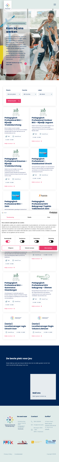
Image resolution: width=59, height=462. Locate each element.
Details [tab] (29, 217)
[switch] (22, 241)
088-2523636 (37, 421)
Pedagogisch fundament (21, 427)
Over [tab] (48, 217)
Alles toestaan (48, 248)
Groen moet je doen (22, 424)
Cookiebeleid (18, 454)
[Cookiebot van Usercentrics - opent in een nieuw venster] (50, 213)
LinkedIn (47, 429)
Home (9, 23)
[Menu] (53, 4)
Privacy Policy (8, 454)
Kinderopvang (21, 421)
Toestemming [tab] (10, 217)
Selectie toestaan (29, 248)
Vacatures (20, 429)
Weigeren (10, 248)
